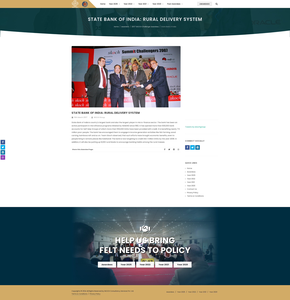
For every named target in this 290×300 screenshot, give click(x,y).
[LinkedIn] (197, 147)
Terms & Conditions (79, 294)
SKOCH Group (99, 117)
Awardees (125, 27)
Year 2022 (145, 264)
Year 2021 (164, 264)
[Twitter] (192, 147)
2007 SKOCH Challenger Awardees (145, 27)
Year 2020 (182, 264)
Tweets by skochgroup (195, 127)
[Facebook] (187, 147)
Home (116, 27)
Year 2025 (126, 264)
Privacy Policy (95, 294)
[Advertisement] (201, 80)
